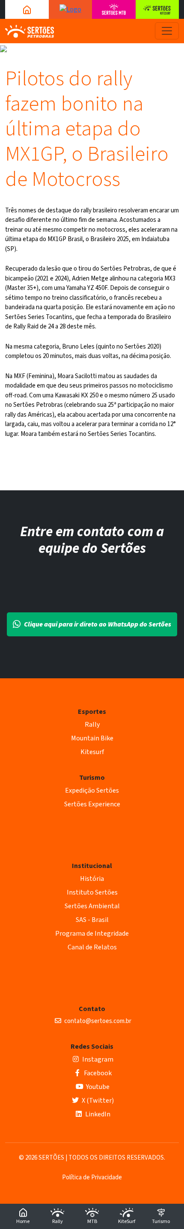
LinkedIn (97, 1114)
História (92, 878)
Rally (92, 724)
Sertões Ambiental (92, 906)
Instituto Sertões (92, 892)
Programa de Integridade (92, 933)
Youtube (97, 1087)
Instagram (97, 1059)
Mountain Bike (92, 738)
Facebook (97, 1073)
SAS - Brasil (92, 920)
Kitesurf (92, 752)
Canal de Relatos (92, 947)
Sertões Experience (92, 804)
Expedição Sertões (92, 790)
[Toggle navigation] (167, 30)
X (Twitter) (97, 1100)
